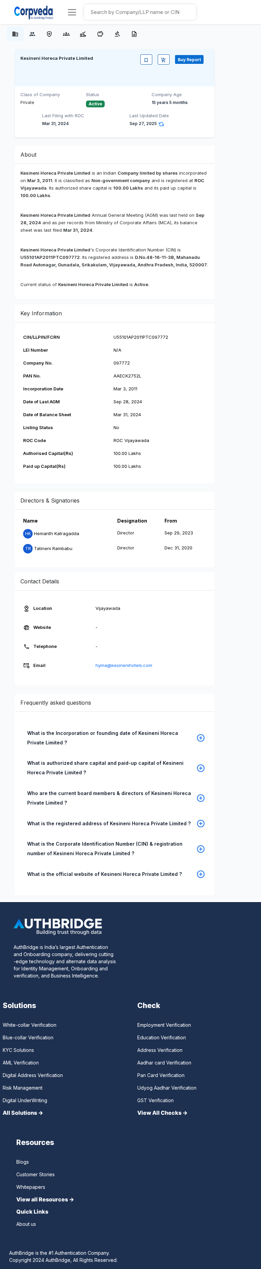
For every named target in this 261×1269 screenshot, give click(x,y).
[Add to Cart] (164, 59)
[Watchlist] (146, 59)
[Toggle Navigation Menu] (72, 12)
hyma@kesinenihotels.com (123, 665)
